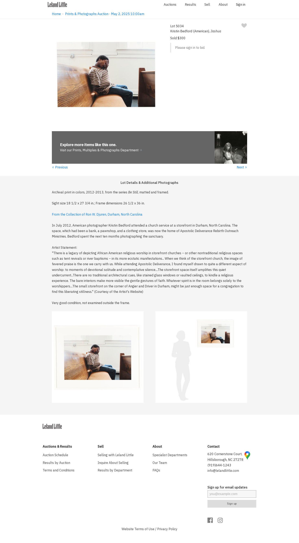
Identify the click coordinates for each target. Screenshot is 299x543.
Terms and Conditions (58, 470)
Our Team (160, 463)
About (223, 4)
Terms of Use (144, 529)
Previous (60, 167)
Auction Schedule (55, 455)
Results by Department (115, 470)
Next (242, 167)
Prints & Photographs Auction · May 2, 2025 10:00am (104, 14)
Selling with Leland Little (116, 455)
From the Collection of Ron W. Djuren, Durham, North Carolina (97, 214)
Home (56, 14)
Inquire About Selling (113, 463)
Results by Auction (56, 463)
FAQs (156, 470)
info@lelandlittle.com (223, 471)
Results (190, 4)
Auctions (170, 4)
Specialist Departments (170, 455)
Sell (207, 4)
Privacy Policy (167, 529)
